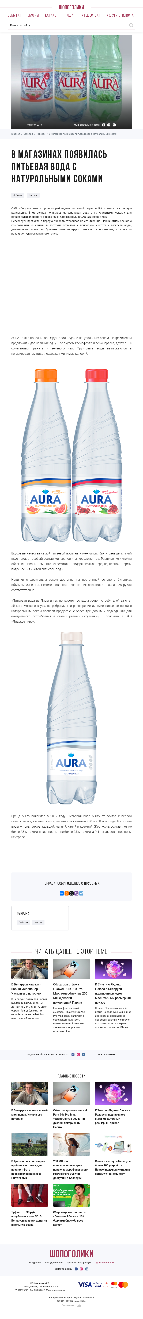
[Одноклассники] (67, 893)
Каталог (51, 16)
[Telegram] (81, 893)
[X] (71, 893)
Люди (69, 16)
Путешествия (90, 16)
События (14, 16)
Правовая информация (79, 1262)
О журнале (35, 1262)
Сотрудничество (53, 1262)
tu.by (79, 1305)
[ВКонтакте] (62, 893)
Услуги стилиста (120, 16)
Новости (40, 134)
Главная (15, 134)
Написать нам (106, 1262)
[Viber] (76, 893)
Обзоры (33, 16)
